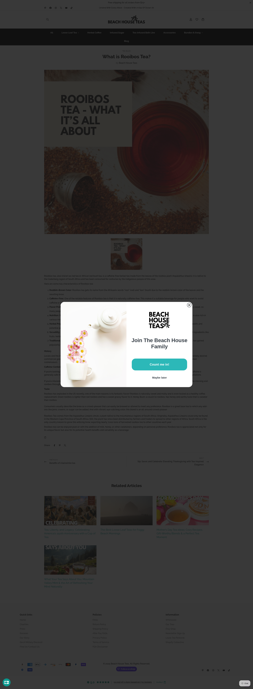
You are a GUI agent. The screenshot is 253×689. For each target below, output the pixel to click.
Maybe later (159, 377)
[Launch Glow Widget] (7, 682)
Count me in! (159, 364)
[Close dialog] (189, 305)
